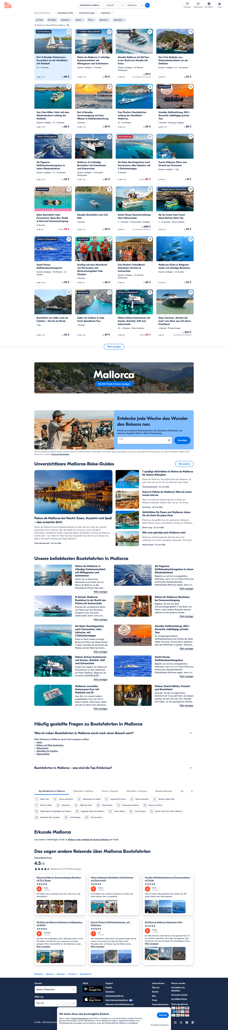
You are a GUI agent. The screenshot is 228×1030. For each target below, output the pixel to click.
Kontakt (108, 987)
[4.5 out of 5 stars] (42, 869)
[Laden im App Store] (93, 999)
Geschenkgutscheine (160, 1004)
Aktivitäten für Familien (47, 751)
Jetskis (39, 742)
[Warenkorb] (198, 4)
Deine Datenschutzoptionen (117, 1000)
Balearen (61, 974)
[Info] (67, 25)
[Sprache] (209, 4)
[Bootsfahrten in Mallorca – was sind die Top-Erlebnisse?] (191, 768)
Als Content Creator (179, 995)
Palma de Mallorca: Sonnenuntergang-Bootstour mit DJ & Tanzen (59, 879)
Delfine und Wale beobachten (50, 745)
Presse (154, 1000)
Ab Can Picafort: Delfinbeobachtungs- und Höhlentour (110, 923)
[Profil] (219, 4)
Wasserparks (42, 748)
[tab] (51, 791)
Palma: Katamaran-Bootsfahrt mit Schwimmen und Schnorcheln (112, 879)
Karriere (155, 992)
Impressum (109, 992)
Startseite (38, 974)
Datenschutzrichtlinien (60, 454)
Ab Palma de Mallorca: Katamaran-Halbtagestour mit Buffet (59, 923)
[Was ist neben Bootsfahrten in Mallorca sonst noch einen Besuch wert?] (191, 733)
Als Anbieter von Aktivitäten (178, 989)
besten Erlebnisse (101, 839)
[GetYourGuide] (8, 5)
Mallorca (72, 839)
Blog (154, 996)
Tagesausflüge (42, 754)
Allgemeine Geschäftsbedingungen (119, 1004)
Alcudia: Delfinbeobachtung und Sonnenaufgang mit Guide (167, 879)
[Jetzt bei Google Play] (93, 989)
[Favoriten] (187, 4)
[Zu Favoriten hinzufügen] (68, 31)
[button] (53, 55)
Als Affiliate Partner (179, 999)
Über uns (155, 987)
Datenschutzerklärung (114, 996)
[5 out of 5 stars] (60, 884)
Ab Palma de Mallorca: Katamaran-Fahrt (163, 922)
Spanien (49, 974)
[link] (53, 55)
